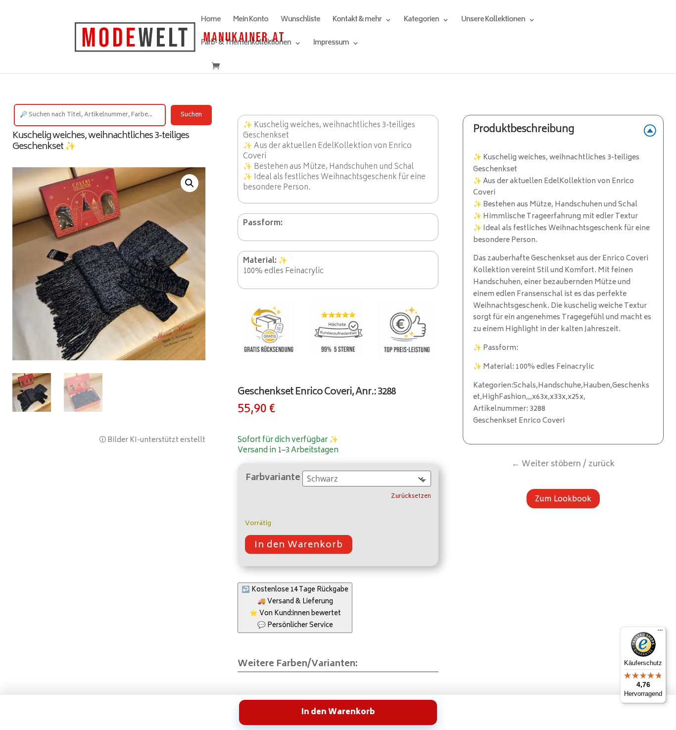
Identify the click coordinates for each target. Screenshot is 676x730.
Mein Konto (250, 21)
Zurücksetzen (411, 496)
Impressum (331, 44)
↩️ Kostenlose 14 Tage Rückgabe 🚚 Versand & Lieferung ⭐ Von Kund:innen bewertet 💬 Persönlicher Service (294, 608)
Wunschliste (300, 21)
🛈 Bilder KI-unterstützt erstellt (152, 440)
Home (211, 21)
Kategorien (421, 21)
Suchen (191, 115)
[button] (189, 183)
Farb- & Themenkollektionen (246, 44)
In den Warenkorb (298, 545)
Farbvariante (272, 478)
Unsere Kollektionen (493, 21)
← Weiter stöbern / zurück (563, 464)
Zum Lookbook (563, 498)
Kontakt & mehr (357, 21)
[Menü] (660, 632)
